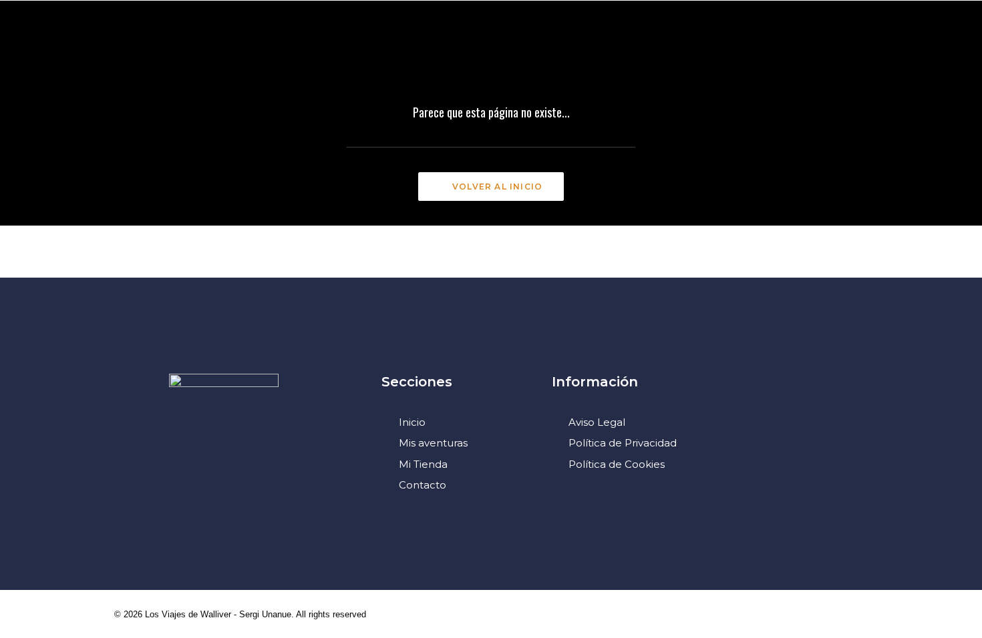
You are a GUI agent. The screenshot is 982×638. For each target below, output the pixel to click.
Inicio (412, 422)
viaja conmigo (647, 49)
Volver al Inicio (497, 187)
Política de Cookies (616, 464)
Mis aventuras (433, 442)
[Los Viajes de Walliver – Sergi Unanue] (491, 49)
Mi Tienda (423, 464)
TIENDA (733, 49)
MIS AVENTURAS (123, 49)
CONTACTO (807, 49)
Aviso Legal (596, 422)
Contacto (422, 484)
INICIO (41, 49)
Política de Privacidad (622, 442)
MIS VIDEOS (222, 49)
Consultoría (315, 49)
